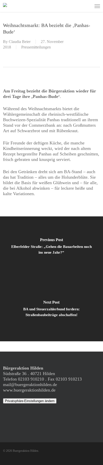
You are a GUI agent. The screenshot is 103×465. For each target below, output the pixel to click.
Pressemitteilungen (36, 47)
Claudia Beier (19, 41)
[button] (97, 5)
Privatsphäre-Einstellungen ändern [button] (29, 401)
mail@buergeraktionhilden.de (30, 384)
